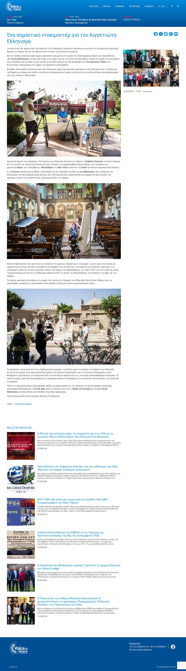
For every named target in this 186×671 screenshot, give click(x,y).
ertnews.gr (147, 91)
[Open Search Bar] (172, 6)
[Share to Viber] (166, 34)
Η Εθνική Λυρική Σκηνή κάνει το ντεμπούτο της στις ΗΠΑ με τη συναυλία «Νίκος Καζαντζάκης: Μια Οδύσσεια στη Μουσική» (75, 435)
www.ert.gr (13, 667)
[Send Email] (176, 34)
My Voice (94, 6)
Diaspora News (23, 404)
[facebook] (173, 646)
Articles (106, 6)
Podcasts (119, 6)
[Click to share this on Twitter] (161, 34)
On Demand (134, 6)
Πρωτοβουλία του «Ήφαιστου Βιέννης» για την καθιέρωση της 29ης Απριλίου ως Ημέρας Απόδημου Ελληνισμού (77, 468)
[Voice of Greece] (14, 6)
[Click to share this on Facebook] (156, 34)
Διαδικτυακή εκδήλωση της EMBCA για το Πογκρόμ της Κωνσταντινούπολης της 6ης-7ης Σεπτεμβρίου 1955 (70, 534)
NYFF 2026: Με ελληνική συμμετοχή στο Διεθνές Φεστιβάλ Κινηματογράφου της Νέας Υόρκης (72, 501)
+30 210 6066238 (157, 647)
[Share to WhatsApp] (171, 34)
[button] (178, 6)
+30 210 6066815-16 (139, 647)
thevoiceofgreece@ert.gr (140, 650)
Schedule (149, 6)
